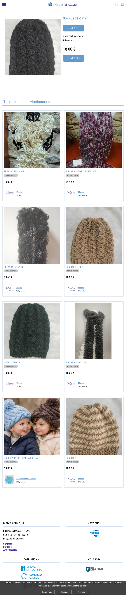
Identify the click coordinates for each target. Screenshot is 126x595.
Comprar (73, 27)
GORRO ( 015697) (74, 458)
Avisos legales (10, 549)
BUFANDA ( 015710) (13, 267)
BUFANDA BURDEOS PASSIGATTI (81, 171)
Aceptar (81, 592)
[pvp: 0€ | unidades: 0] (122, 5)
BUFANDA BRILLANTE (14, 171)
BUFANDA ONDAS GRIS (77, 362)
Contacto (7, 543)
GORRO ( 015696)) (74, 267)
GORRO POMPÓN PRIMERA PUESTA (21, 458)
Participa (7, 546)
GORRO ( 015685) (12, 362)
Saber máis (47, 592)
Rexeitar (64, 592)
